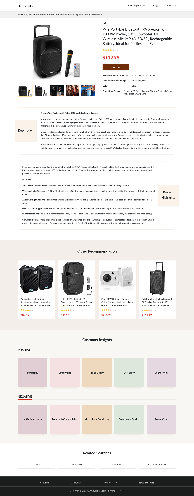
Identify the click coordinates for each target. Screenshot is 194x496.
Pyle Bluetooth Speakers (37, 15)
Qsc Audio (117, 465)
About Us (44, 483)
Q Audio (36, 465)
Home (20, 15)
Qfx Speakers (77, 465)
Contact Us (76, 483)
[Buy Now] (36, 277)
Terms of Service (146, 483)
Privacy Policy (110, 483)
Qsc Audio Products (157, 465)
